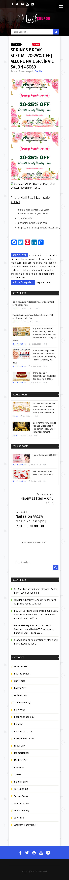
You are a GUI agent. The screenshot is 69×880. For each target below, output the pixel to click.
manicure (16, 262)
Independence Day (24, 738)
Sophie (38, 71)
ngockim (16, 309)
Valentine (19, 817)
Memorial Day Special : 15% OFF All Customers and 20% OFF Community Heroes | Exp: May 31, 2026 (33, 629)
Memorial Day (21, 753)
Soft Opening (21, 789)
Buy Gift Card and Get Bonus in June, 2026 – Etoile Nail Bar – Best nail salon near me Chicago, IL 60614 (36, 615)
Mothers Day (21, 760)
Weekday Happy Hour (25, 825)
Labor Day (19, 745)
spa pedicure (18, 277)
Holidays (18, 724)
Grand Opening (22, 702)
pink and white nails (33, 270)
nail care (37, 262)
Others (17, 774)
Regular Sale (43, 282)
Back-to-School (22, 673)
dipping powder (29, 259)
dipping (15, 259)
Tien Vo (15, 416)
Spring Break (21, 796)
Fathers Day (20, 695)
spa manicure (46, 274)
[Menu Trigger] (60, 7)
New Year (19, 767)
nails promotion (47, 266)
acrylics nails (36, 255)
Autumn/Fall (20, 666)
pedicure (15, 270)
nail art (27, 262)
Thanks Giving (21, 810)
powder (49, 270)
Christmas (19, 681)
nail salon (16, 266)
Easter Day (20, 688)
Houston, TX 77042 (24, 731)
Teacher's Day (21, 803)
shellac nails (17, 274)
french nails (45, 259)
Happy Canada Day (24, 717)
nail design (50, 262)
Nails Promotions (19, 344)
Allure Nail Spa (22, 198)
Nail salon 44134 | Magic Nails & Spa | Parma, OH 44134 (31, 521)
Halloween (19, 709)
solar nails (31, 274)
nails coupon (30, 266)
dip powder (51, 255)
